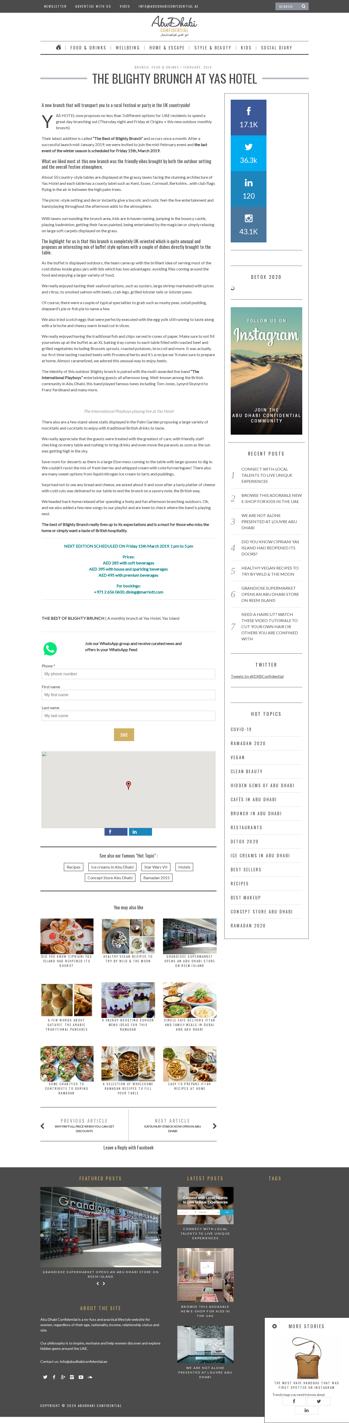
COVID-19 (241, 729)
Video (125, 6)
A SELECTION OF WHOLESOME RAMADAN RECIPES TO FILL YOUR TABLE (128, 1088)
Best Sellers (246, 869)
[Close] (274, 1326)
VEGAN (238, 757)
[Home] (58, 47)
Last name (50, 707)
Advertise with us (93, 6)
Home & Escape (167, 48)
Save (124, 735)
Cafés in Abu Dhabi (254, 799)
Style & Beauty (213, 48)
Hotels (184, 866)
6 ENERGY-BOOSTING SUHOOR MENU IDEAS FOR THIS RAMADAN (128, 1024)
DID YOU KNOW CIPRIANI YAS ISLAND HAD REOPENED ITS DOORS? (66, 961)
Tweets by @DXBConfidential (257, 676)
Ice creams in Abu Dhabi (112, 866)
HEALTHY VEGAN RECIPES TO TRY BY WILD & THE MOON (128, 958)
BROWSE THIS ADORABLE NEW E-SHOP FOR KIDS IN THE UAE (205, 1311)
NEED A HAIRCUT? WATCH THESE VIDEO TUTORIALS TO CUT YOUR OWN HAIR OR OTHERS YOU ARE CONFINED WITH (269, 626)
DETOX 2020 (245, 841)
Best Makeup (246, 898)
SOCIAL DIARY (277, 48)
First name (51, 686)
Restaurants (246, 827)
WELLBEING (128, 48)
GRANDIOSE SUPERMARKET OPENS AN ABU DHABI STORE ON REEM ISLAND (190, 961)
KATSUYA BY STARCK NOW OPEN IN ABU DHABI (172, 1125)
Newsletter (55, 6)
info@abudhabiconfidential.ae (169, 6)
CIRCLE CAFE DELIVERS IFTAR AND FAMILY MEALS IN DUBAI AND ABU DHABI (189, 1024)
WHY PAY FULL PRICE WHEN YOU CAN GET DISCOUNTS (84, 1125)
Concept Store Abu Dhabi (110, 877)
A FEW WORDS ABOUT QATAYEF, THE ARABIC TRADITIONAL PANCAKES (66, 1024)
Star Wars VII (156, 866)
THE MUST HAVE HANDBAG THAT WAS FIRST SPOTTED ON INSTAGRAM (307, 1385)
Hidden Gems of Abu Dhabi (263, 785)
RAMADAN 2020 (248, 743)
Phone (47, 665)
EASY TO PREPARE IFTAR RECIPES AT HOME (189, 1086)
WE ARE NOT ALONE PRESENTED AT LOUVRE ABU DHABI (269, 521)
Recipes (73, 866)
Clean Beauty (247, 771)
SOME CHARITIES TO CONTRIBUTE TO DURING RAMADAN (66, 1088)
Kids (246, 48)
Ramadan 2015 (156, 877)
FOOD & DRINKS (88, 48)
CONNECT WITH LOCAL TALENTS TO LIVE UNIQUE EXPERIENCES (266, 475)
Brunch (142, 67)
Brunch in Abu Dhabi (256, 813)
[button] (128, 785)
